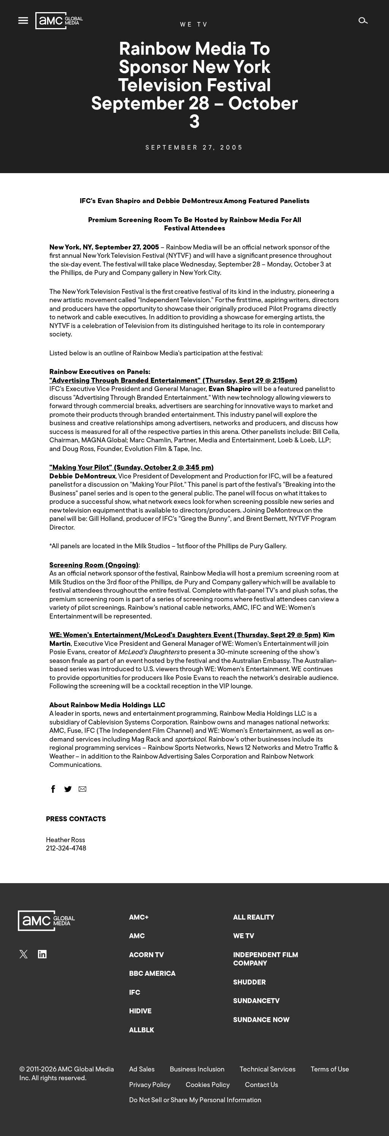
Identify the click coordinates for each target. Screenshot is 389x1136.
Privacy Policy (150, 1085)
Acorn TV (146, 955)
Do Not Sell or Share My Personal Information (195, 1100)
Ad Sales (142, 1070)
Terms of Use (330, 1070)
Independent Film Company (265, 960)
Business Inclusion (197, 1070)
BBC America (152, 974)
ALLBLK (141, 1030)
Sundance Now (261, 1020)
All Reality (253, 918)
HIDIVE (140, 1011)
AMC (137, 936)
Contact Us (261, 1085)
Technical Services (268, 1070)
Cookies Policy (208, 1085)
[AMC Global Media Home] (59, 20)
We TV (243, 936)
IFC (134, 993)
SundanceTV (256, 1001)
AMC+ (139, 918)
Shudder (249, 983)
